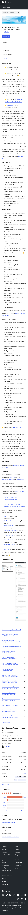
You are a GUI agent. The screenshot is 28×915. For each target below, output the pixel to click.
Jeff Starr (6, 32)
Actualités (4, 849)
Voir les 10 (23, 773)
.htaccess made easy (10, 502)
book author (20, 479)
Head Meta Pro (8, 535)
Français (7, 891)
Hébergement (5, 852)
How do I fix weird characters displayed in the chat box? (10, 687)
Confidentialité (6, 855)
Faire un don (19, 865)
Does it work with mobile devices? (11, 646)
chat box (24, 776)
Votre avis (4, 811)
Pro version (10, 105)
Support (5, 58)
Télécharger (6, 36)
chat (20, 776)
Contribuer (18, 860)
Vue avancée (5, 784)
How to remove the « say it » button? (7, 669)
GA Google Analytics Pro (11, 530)
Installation (6, 50)
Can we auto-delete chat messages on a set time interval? (11, 641)
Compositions (19, 855)
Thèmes (17, 849)
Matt (4, 878)
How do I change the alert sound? (11, 630)
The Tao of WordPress (10, 497)
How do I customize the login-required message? (8, 693)
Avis (4, 46)
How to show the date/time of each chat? (8, 710)
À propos (4, 846)
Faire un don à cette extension (10, 837)
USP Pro (6, 549)
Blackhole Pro (8, 521)
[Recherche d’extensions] (18, 12)
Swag (17, 868)
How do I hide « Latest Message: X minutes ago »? (9, 657)
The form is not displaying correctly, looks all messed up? (10, 675)
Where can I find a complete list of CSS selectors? (10, 635)
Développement (7, 54)
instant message (22, 779)
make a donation (20, 491)
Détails (5, 42)
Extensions (18, 852)
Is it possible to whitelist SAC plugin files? (8, 651)
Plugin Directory (6, 7)
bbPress (5, 881)
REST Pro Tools (8, 540)
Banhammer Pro (8, 525)
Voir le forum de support (8, 822)
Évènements (18, 862)
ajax (17, 776)
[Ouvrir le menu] (25, 2)
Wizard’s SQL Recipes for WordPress (14, 506)
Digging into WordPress (10, 499)
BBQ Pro (6, 516)
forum (15, 779)
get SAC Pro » (17, 427)
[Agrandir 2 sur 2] (24, 564)
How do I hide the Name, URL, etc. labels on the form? (10, 663)
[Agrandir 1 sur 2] (11, 564)
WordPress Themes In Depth (12, 504)
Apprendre (4, 860)
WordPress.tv (6, 870)
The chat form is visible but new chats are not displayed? (10, 681)
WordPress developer (8, 479)
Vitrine (16, 846)
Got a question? (6, 722)
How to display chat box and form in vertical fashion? (10, 716)
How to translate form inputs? (10, 705)
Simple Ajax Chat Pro (10, 544)
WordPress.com (7, 876)
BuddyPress (6, 884)
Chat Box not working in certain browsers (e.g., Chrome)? (11, 699)
